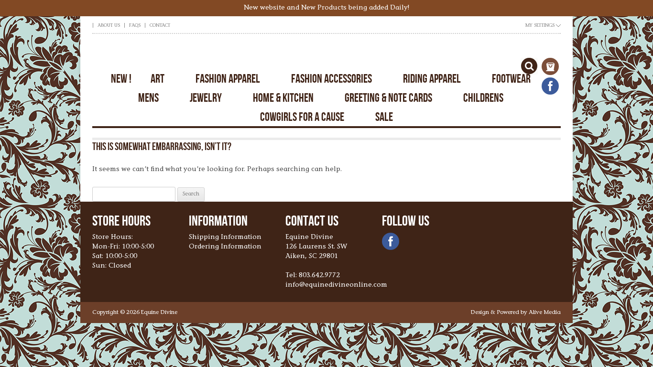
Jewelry (206, 97)
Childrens (483, 97)
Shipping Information (225, 237)
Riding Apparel (432, 78)
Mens (148, 97)
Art (157, 78)
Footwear (511, 78)
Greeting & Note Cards (388, 97)
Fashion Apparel (228, 78)
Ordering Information (225, 247)
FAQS (135, 25)
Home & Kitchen (283, 97)
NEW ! (121, 78)
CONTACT (160, 25)
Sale (384, 116)
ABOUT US (109, 25)
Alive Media (545, 312)
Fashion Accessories (331, 78)
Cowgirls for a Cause (302, 116)
